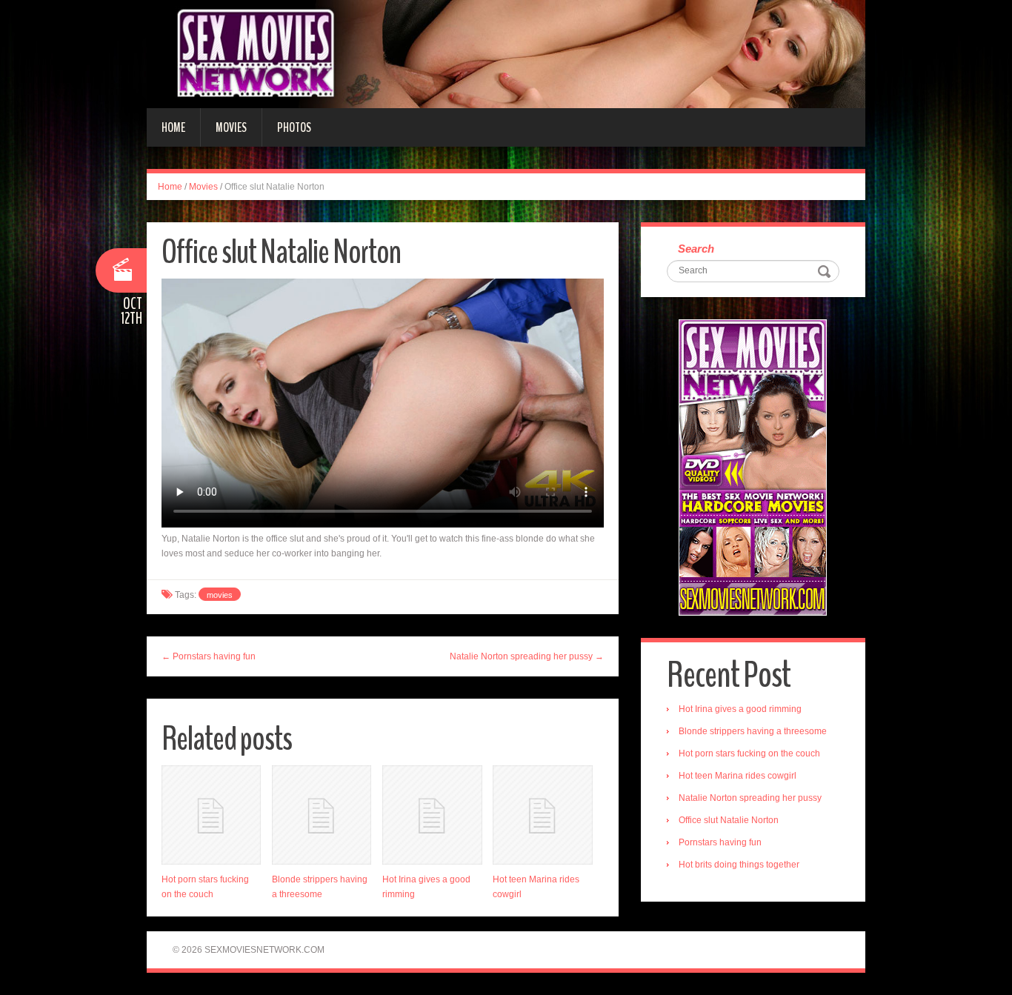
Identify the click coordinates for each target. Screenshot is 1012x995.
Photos (294, 127)
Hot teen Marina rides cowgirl (737, 776)
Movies (231, 127)
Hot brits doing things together (739, 864)
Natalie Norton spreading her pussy (750, 798)
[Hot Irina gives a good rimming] (432, 815)
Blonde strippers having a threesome (753, 731)
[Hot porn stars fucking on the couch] (211, 815)
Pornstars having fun (720, 842)
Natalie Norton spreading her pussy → (527, 656)
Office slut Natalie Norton (729, 820)
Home (173, 127)
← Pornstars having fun (209, 656)
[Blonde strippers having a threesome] (321, 815)
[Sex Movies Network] (506, 53)
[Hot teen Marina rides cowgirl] (542, 815)
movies (220, 594)
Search (696, 248)
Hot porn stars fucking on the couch (749, 753)
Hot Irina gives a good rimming (740, 709)
